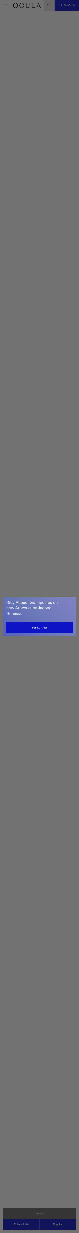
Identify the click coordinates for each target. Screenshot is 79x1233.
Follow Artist (39, 627)
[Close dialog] (70, 602)
